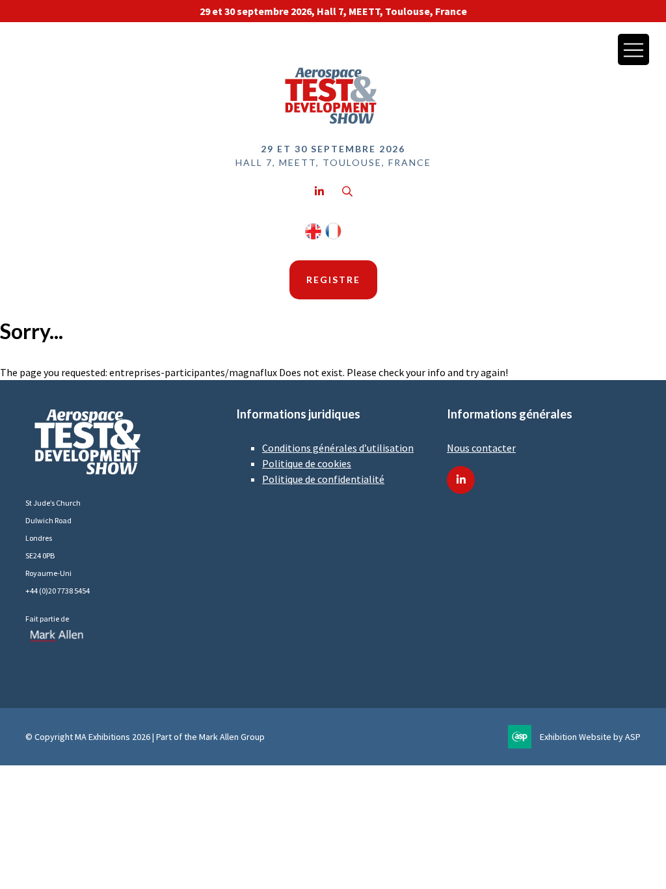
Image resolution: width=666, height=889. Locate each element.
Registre (333, 279)
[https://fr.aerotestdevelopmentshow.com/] (333, 236)
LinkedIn (319, 192)
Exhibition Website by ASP (590, 737)
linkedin (461, 480)
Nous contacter (481, 447)
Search (347, 192)
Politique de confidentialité (323, 479)
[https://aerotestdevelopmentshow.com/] (313, 236)
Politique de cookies (306, 463)
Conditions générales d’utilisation (338, 447)
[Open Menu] (633, 49)
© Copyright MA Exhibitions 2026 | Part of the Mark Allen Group (145, 737)
